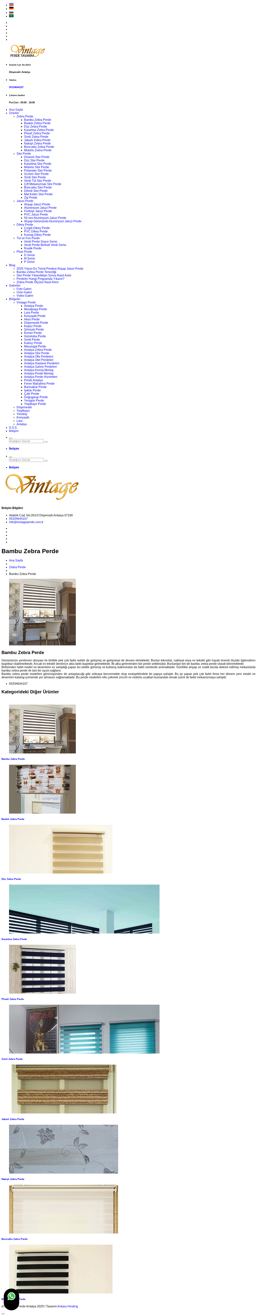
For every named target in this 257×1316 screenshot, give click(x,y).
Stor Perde (24, 153)
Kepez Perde (33, 326)
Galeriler (15, 285)
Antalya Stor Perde (36, 353)
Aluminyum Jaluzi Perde (40, 207)
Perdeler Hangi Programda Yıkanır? (40, 278)
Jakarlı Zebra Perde (37, 140)
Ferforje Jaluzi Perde (38, 211)
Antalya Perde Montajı (39, 373)
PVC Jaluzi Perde (36, 214)
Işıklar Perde (32, 390)
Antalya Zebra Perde (38, 349)
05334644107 (16, 87)
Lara (20, 420)
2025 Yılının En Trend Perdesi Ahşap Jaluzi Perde (50, 268)
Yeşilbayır (23, 410)
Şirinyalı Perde (34, 329)
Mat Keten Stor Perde (38, 194)
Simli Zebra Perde (36, 136)
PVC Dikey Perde (36, 231)
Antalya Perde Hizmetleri (40, 376)
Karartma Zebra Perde (39, 130)
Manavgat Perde (35, 346)
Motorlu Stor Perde (36, 167)
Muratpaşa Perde (35, 309)
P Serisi (29, 261)
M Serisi (29, 258)
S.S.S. (13, 427)
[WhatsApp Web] (11, 1299)
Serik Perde (32, 339)
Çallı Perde (31, 393)
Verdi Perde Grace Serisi (40, 241)
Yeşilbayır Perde (35, 403)
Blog (12, 265)
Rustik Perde (32, 248)
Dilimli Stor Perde (36, 190)
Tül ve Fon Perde (28, 238)
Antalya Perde (33, 305)
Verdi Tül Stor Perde (37, 180)
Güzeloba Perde (35, 336)
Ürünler (14, 113)
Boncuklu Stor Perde (38, 187)
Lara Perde (31, 312)
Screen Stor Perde (36, 173)
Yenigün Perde (34, 400)
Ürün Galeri (24, 292)
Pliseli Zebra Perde (37, 133)
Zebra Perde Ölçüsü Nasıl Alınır (38, 282)
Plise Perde (24, 251)
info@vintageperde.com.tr (26, 522)
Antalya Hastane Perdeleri (41, 363)
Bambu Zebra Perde (37, 119)
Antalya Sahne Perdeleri (40, 366)
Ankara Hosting (67, 1306)
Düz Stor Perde (34, 160)
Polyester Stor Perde (38, 170)
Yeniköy (22, 414)
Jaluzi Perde (25, 201)
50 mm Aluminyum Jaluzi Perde (45, 217)
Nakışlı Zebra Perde (37, 143)
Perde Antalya (33, 380)
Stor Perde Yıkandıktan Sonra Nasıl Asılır (44, 275)
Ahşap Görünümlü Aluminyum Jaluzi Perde (52, 221)
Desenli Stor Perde (36, 157)
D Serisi (29, 255)
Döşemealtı (24, 407)
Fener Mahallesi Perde (39, 383)
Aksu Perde (32, 319)
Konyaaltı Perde (35, 316)
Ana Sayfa (16, 109)
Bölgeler (14, 299)
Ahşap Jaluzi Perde (37, 204)
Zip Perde (30, 197)
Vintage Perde (26, 302)
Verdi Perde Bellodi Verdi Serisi (45, 245)
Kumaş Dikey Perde (37, 234)
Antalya (22, 424)
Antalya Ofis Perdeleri (38, 356)
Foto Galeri (24, 288)
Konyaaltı (23, 417)
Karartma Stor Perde (37, 163)
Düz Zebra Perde (35, 126)
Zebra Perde (25, 116)
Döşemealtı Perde (36, 322)
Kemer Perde (33, 332)
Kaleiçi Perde (33, 343)
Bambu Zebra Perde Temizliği (36, 272)
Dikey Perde (25, 224)
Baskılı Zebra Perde (37, 123)
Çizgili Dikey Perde (37, 228)
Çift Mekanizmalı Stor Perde (42, 184)
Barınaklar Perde (35, 387)
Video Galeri (25, 295)
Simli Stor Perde (35, 177)
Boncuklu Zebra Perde (39, 146)
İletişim (13, 431)
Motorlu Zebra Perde (38, 150)
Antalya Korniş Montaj (38, 370)
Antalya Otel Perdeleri (38, 360)
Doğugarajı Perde (36, 397)
